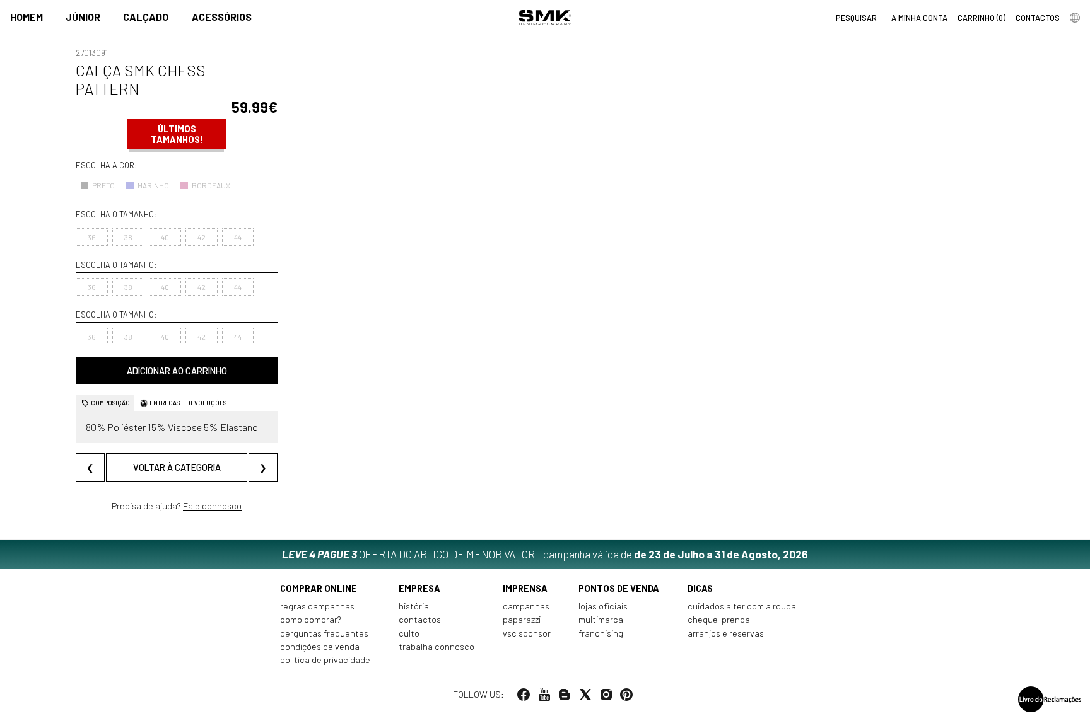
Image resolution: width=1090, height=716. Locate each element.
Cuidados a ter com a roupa (742, 606)
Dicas (700, 588)
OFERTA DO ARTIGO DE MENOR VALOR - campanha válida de (545, 554)
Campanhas (526, 606)
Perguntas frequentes (324, 633)
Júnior (83, 17)
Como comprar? (310, 619)
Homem (26, 17)
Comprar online (318, 588)
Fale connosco (212, 505)
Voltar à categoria (177, 467)
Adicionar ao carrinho (177, 371)
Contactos (420, 619)
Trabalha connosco (436, 646)
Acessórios (222, 17)
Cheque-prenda (719, 619)
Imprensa (525, 588)
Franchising (600, 633)
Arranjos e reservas (726, 633)
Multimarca (600, 619)
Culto (409, 633)
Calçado (145, 17)
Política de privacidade (325, 659)
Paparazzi (522, 619)
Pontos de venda (618, 588)
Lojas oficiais (603, 606)
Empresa (419, 588)
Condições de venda (320, 646)
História (414, 606)
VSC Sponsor (527, 633)
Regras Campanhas (317, 606)
